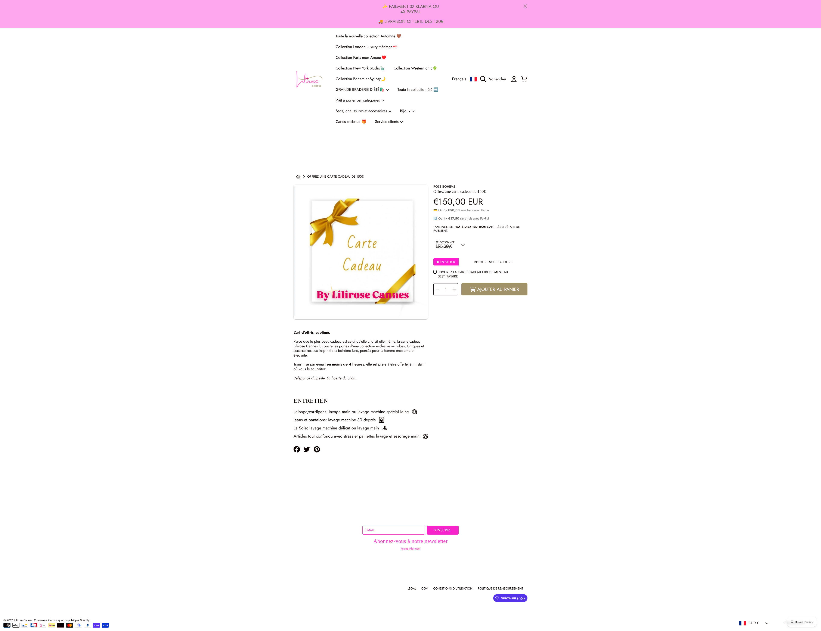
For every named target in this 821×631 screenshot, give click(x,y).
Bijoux (405, 111)
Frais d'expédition (470, 227)
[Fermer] (525, 6)
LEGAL (412, 588)
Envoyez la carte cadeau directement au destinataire (473, 274)
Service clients (387, 121)
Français (459, 79)
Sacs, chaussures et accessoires (362, 111)
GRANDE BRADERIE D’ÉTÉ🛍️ (360, 89)
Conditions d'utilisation (453, 588)
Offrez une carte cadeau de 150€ (335, 177)
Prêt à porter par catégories (358, 100)
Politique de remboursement (500, 588)
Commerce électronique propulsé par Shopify (61, 620)
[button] (494, 79)
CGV (424, 588)
